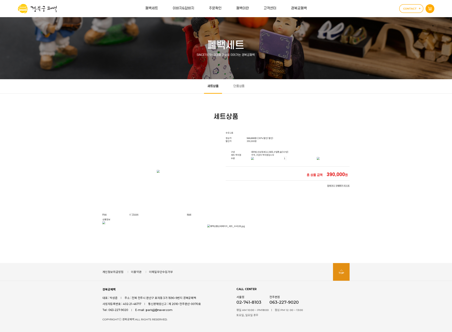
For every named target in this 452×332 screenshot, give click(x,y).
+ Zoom (133, 214)
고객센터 (270, 8)
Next (189, 214)
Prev (104, 214)
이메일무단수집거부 (161, 272)
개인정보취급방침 (113, 272)
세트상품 (213, 86)
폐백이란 (242, 8)
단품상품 (239, 86)
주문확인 (215, 8)
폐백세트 (151, 8)
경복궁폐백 (299, 8)
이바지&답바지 (183, 8)
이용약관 (136, 272)
